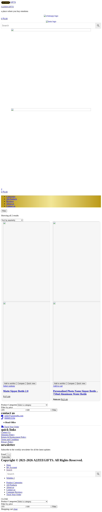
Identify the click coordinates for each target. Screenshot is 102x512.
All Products (11, 199)
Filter (54, 410)
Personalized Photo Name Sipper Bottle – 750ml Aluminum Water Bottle (75, 392)
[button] (51, 422)
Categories (10, 196)
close (15, 509)
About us (10, 204)
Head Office (10, 422)
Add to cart (58, 386)
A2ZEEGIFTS (7, 7)
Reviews (10, 201)
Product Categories (14, 482)
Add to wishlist (10, 383)
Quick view (31, 383)
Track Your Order (13, 494)
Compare (21, 383)
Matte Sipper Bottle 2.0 (15, 391)
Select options (9, 386)
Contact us (10, 206)
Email (4, 454)
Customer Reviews (14, 492)
